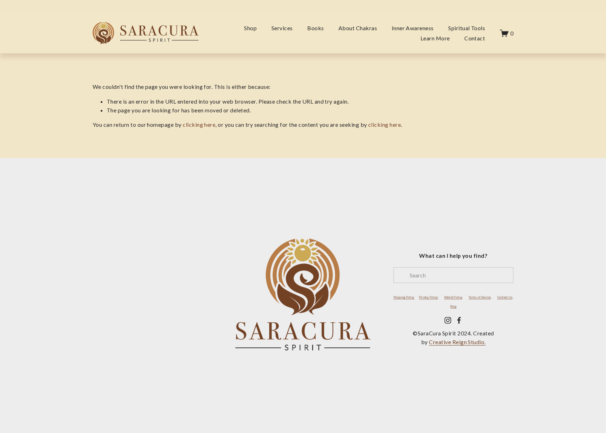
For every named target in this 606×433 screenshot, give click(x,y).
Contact (474, 38)
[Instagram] (447, 320)
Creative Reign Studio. (457, 342)
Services (282, 28)
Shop (250, 28)
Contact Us (505, 297)
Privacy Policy (428, 297)
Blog (453, 306)
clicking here (199, 124)
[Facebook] (459, 320)
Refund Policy (453, 297)
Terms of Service (480, 297)
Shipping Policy (403, 297)
